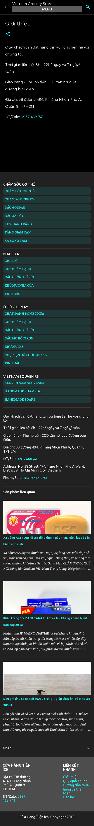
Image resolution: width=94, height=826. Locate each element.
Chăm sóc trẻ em (20, 199)
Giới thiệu (70, 777)
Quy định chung (75, 781)
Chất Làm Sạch (18, 269)
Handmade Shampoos (24, 391)
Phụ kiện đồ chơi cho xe (26, 355)
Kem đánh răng (18, 224)
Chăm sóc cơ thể (20, 191)
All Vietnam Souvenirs (25, 383)
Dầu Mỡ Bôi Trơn (19, 338)
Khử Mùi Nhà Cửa (19, 285)
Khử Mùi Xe (14, 347)
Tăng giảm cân (18, 232)
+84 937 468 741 (35, 478)
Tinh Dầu (12, 294)
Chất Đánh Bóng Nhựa (24, 314)
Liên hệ (68, 797)
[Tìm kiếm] (88, 7)
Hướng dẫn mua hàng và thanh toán (76, 789)
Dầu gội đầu (15, 208)
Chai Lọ (11, 261)
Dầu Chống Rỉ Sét (20, 277)
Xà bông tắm (16, 241)
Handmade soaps (20, 399)
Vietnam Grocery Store (32, 4)
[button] (7, 34)
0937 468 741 (32, 117)
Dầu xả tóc (14, 216)
